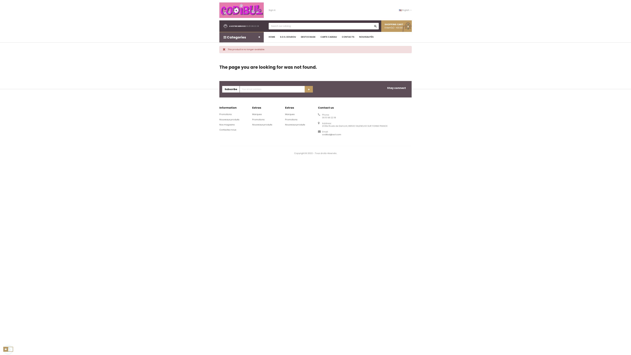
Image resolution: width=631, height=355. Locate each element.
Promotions (225, 114)
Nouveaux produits (229, 119)
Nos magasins (227, 124)
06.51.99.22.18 (252, 26)
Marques (257, 114)
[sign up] (309, 89)
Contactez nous (227, 129)
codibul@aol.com (331, 134)
